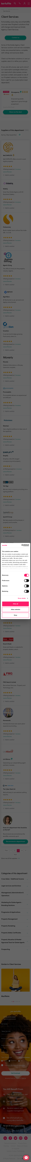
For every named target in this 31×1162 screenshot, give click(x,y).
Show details (22, 598)
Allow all (15, 604)
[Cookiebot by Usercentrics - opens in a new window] (22, 545)
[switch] (26, 580)
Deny (15, 615)
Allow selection (15, 609)
